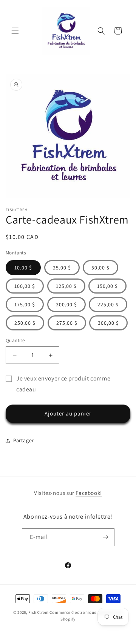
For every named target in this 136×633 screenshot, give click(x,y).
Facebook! (89, 492)
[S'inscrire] (105, 537)
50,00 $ (100, 267)
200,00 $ (66, 304)
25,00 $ (62, 267)
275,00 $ (66, 323)
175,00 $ (24, 304)
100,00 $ (24, 286)
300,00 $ (108, 323)
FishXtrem (38, 612)
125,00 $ (66, 286)
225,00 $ (108, 304)
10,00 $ (23, 267)
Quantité (15, 340)
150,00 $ (107, 286)
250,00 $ (25, 323)
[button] (15, 31)
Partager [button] (23, 440)
